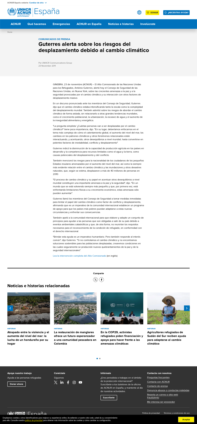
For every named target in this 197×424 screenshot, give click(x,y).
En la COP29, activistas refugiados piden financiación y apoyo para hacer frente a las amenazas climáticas (122, 338)
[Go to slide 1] (97, 359)
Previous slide (10, 308)
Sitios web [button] (139, 12)
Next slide (187, 308)
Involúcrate (147, 24)
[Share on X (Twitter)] (95, 279)
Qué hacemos (36, 24)
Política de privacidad (151, 413)
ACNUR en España (89, 24)
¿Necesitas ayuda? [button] (178, 12)
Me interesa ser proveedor (161, 401)
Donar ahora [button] (16, 384)
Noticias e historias (121, 24)
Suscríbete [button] (109, 397)
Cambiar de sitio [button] (36, 2)
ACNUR (16, 24)
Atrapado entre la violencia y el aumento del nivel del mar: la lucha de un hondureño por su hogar (28, 338)
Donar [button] (154, 12)
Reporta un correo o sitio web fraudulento (162, 396)
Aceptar (186, 420)
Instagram (74, 382)
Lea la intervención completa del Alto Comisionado (79, 255)
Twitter (55, 382)
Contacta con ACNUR (158, 381)
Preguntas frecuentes (158, 377)
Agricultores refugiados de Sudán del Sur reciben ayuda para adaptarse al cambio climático (166, 338)
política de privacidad (34, 420)
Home (9, 32)
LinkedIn (62, 382)
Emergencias (61, 24)
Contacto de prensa (157, 386)
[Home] (26, 12)
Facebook (68, 382)
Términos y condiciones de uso (177, 413)
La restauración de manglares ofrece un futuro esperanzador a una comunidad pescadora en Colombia (75, 338)
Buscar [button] (131, 12)
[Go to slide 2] (100, 359)
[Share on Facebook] (101, 279)
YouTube (80, 382)
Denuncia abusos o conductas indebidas (168, 390)
